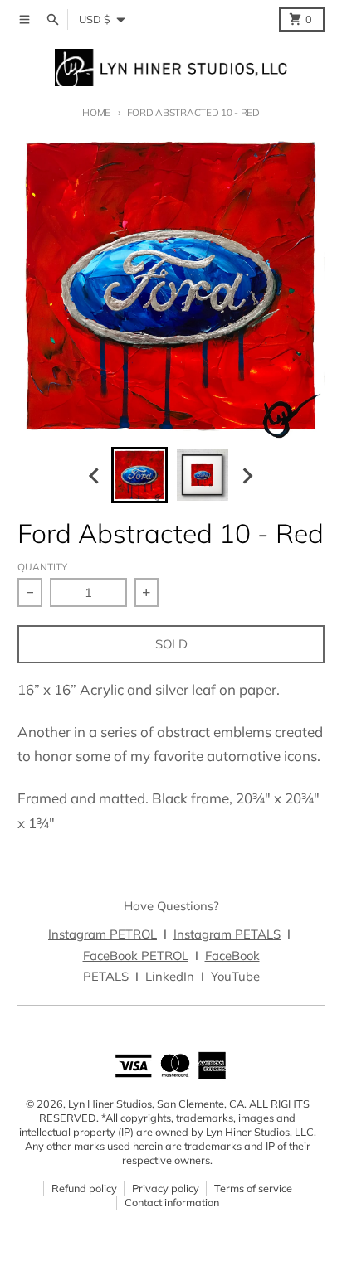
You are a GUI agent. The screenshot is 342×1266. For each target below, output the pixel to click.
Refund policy (84, 1188)
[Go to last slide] (95, 475)
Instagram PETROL (102, 934)
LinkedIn (169, 976)
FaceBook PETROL (135, 955)
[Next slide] (247, 475)
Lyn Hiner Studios (110, 1103)
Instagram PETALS (227, 934)
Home (96, 112)
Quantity (42, 566)
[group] (139, 475)
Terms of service (253, 1188)
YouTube (235, 976)
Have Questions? (171, 906)
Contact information (172, 1202)
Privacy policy (165, 1188)
